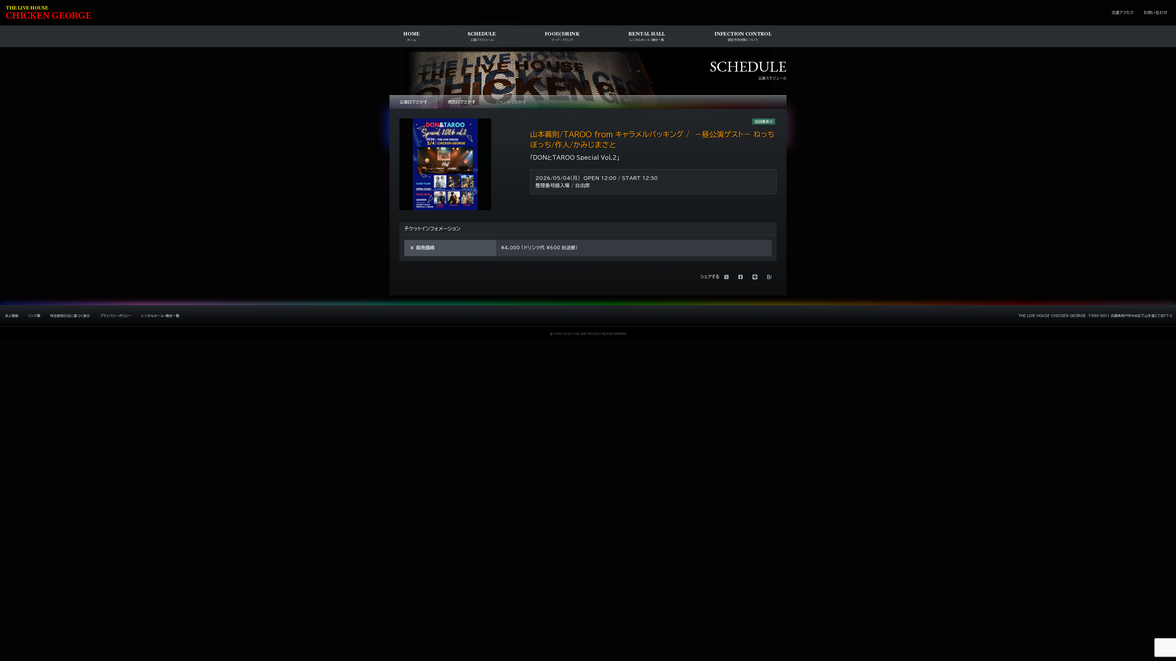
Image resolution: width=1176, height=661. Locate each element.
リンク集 (34, 315)
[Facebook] (740, 277)
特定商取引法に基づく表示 (70, 315)
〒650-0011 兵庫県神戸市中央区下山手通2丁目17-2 (1130, 315)
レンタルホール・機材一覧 (160, 315)
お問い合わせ (1155, 13)
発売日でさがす (462, 102)
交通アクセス (1122, 13)
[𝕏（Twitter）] (726, 277)
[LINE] (755, 277)
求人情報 (11, 315)
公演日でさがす (414, 102)
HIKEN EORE (49, 13)
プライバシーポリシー (115, 315)
